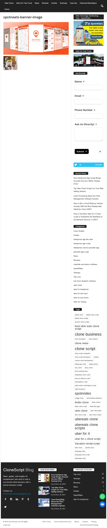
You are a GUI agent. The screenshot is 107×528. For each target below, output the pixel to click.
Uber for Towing (80, 302)
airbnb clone (79, 315)
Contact (85, 522)
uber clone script (80, 415)
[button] (102, 6)
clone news (81, 343)
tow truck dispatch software (85, 281)
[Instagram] (12, 499)
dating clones (93, 364)
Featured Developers (88, 3)
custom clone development (84, 360)
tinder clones (96, 402)
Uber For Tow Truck (24, 3)
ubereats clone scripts (86, 426)
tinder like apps (95, 406)
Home (7, 9)
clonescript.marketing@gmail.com (17, 494)
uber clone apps (96, 410)
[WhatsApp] (102, 496)
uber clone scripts (95, 415)
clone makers (93, 339)
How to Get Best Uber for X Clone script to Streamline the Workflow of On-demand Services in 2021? (88, 217)
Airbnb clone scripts (81, 318)
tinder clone (82, 402)
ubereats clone (86, 419)
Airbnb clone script (92, 315)
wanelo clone (89, 447)
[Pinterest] (23, 499)
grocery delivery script (82, 378)
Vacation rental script (87, 443)
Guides (54, 3)
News (37, 3)
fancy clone (89, 368)
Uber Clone (9, 3)
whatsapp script (80, 458)
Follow (98, 165)
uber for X (82, 433)
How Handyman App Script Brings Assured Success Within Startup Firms (87, 181)
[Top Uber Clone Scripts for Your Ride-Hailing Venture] (43, 490)
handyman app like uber (83, 239)
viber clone (78, 447)
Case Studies (79, 231)
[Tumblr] (28, 499)
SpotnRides (78, 268)
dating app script (80, 364)
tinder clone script (81, 406)
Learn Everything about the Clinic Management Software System (87, 197)
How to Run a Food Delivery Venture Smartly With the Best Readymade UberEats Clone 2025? (88, 206)
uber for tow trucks (81, 298)
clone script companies (82, 353)
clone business (88, 334)
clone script (85, 348)
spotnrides (83, 393)
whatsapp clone (80, 451)
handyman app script (82, 243)
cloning (96, 357)
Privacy (94, 522)
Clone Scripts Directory (62, 522)
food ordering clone (81, 371)
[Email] (102, 504)
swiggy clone (79, 398)
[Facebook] (6, 499)
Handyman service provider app (86, 248)
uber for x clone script (87, 438)
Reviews (45, 3)
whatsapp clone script (82, 455)
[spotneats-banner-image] (36, 38)
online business (80, 389)
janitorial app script (81, 252)
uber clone (78, 285)
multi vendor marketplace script (85, 385)
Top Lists (73, 3)
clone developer (80, 339)
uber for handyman (81, 289)
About (77, 522)
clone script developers (83, 357)
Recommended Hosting (89, 525)
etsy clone (78, 368)
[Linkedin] (17, 499)
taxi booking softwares (94, 398)
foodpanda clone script (82, 375)
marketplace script (81, 382)
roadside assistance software (85, 264)
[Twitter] (5, 507)
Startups (63, 3)
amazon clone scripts (82, 322)
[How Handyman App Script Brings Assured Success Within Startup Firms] (43, 478)
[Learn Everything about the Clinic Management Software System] (43, 502)
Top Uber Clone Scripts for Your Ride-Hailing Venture (89, 189)
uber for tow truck (81, 293)
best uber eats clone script (87, 327)
